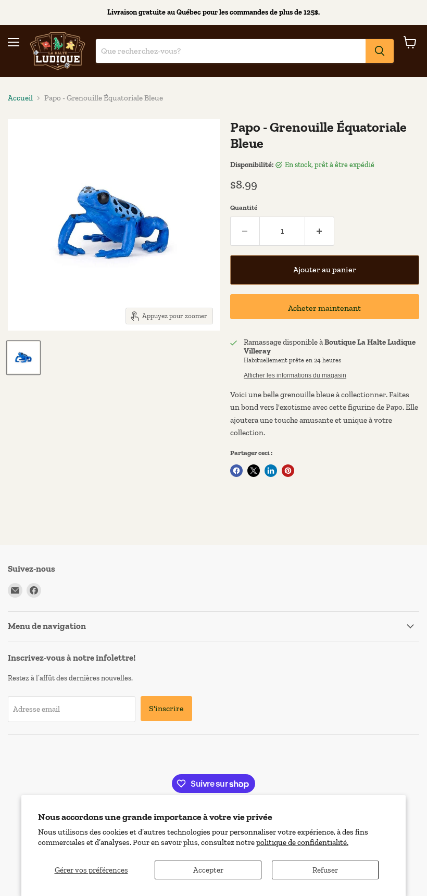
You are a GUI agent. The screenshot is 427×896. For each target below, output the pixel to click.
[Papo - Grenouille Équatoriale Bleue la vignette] (23, 357)
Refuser (325, 870)
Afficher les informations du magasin (295, 375)
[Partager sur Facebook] (236, 470)
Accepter (208, 870)
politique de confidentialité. (302, 842)
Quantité (243, 207)
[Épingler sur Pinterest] (288, 470)
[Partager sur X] (253, 470)
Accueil (20, 98)
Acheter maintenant (324, 308)
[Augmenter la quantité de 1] (319, 231)
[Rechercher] (380, 51)
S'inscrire (166, 708)
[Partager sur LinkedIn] (271, 470)
